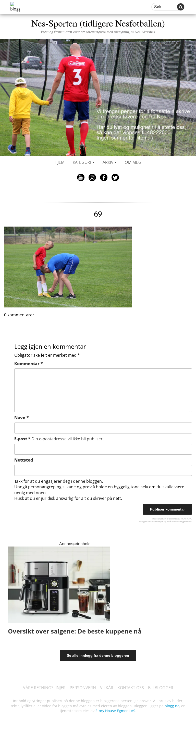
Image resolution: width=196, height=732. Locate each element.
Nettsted (23, 460)
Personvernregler (155, 521)
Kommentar (28, 363)
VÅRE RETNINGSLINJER (44, 687)
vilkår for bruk (173, 521)
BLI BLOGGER (160, 687)
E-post (59, 439)
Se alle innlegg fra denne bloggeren (98, 655)
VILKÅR (106, 687)
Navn (21, 417)
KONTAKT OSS (130, 687)
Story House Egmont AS (115, 710)
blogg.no (172, 705)
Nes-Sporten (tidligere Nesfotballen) (98, 25)
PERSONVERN (83, 687)
